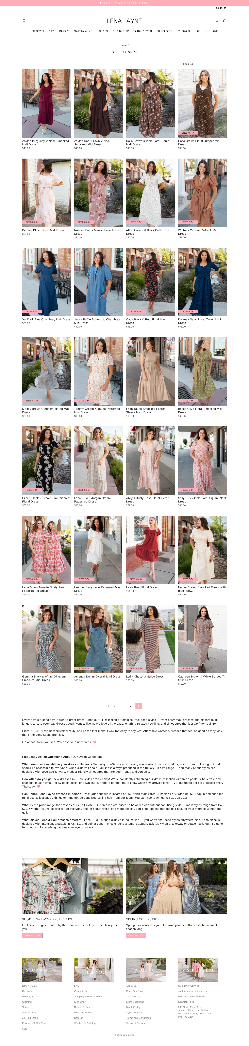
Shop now (32, 935)
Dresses (64, 30)
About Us (131, 985)
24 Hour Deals (30, 1018)
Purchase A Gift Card (34, 1023)
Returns (78, 1018)
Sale (197, 30)
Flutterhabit (164, 30)
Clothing (27, 1002)
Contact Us (80, 991)
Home (123, 45)
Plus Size (103, 30)
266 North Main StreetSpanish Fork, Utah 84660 (193, 1009)
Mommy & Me (83, 30)
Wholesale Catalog (85, 1023)
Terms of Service (136, 1023)
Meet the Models (83, 1012)
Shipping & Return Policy (88, 996)
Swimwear (183, 30)
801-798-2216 (186, 1016)
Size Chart (80, 1002)
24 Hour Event (142, 30)
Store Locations (135, 1002)
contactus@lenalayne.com (193, 991)
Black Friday (133, 1007)
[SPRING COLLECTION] (176, 886)
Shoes (25, 1007)
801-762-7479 (186, 996)
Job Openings (134, 996)
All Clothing (121, 30)
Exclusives (38, 30)
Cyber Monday (134, 1012)
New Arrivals (29, 985)
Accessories (29, 1012)
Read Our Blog (134, 991)
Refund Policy (82, 1007)
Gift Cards (211, 30)
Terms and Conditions (138, 1018)
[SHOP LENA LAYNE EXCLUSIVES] (72, 886)
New (52, 30)
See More (136, 935)
